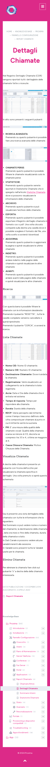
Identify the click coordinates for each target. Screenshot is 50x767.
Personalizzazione (24, 711)
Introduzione (18, 628)
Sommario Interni (27, 693)
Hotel (18, 670)
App (11, 737)
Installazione (18, 633)
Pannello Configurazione (25, 35)
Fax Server (20, 665)
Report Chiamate (25, 39)
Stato (19, 702)
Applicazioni (21, 674)
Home (9, 31)
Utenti (19, 647)
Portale (16, 716)
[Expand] (43, 628)
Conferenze (21, 661)
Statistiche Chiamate (29, 698)
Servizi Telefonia (23, 656)
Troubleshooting (20, 728)
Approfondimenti (20, 732)
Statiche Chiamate (36, 192)
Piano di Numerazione (26, 651)
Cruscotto (21, 642)
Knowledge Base (23, 31)
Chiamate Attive (27, 684)
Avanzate (20, 707)
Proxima (39, 31)
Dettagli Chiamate (29, 688)
